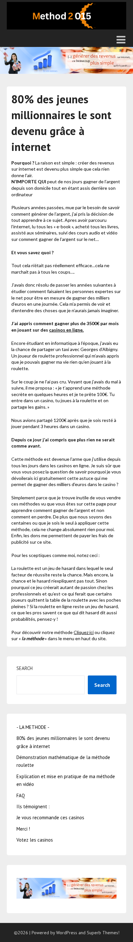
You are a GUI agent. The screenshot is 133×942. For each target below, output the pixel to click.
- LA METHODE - (32, 727)
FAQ (20, 795)
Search (24, 668)
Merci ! (23, 829)
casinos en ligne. (66, 330)
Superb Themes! (103, 933)
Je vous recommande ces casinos (50, 817)
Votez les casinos (34, 840)
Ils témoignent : (33, 806)
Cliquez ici (84, 632)
